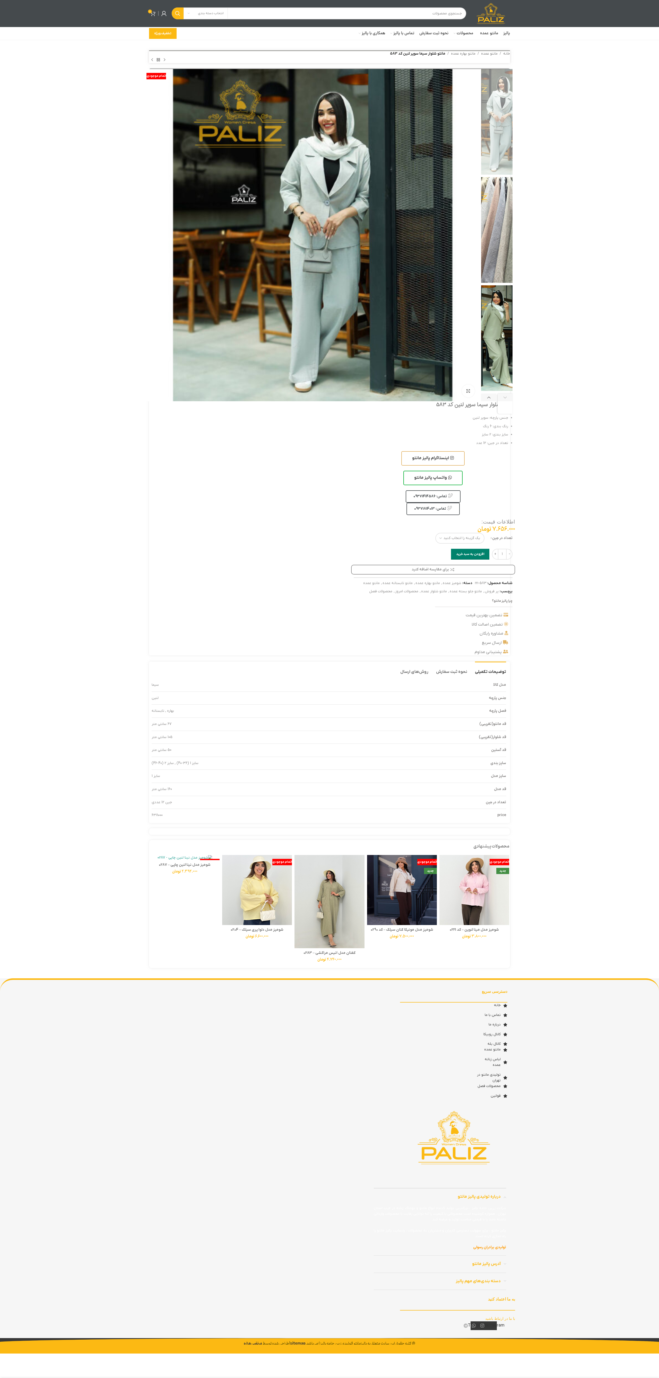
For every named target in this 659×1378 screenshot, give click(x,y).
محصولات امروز (406, 591)
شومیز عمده (452, 583)
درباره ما (495, 1024)
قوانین (496, 1095)
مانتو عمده (489, 53)
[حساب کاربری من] (164, 13)
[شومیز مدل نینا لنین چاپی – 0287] (185, 857)
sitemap (298, 1343)
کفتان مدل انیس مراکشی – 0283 (329, 953)
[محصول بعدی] (152, 60)
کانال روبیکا (492, 1034)
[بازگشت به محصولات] (158, 60)
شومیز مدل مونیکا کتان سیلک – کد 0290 (402, 929)
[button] (505, 403)
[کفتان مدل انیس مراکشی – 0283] (329, 901)
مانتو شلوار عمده (434, 591)
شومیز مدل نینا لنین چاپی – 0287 (185, 864)
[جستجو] (178, 13)
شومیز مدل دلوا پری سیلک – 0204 (257, 929)
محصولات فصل (380, 591)
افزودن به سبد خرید (470, 554)
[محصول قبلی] (164, 60)
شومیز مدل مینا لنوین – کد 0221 (474, 929)
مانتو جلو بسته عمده (466, 591)
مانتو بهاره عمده (463, 53)
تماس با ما (493, 1015)
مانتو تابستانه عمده (398, 583)
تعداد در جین (502, 538)
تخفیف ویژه (162, 33)
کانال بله (494, 1043)
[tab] (490, 669)
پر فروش (492, 591)
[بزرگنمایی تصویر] (468, 390)
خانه (506, 53)
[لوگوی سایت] (490, 13)
